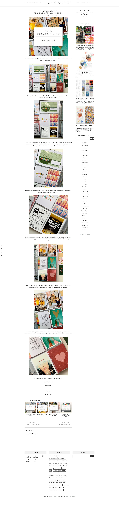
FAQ (93, 3)
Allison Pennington (85, 150)
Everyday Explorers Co (85, 172)
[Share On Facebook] (45, 394)
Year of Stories (84, 230)
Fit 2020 (84, 179)
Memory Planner (85, 196)
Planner (85, 203)
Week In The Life (85, 225)
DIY (41, 3)
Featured (59, 468)
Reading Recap (85, 213)
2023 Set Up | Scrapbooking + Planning (66, 415)
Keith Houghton (33, 237)
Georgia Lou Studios (70, 496)
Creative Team (84, 155)
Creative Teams (33, 3)
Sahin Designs (84, 215)
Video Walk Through (84, 222)
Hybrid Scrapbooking (45, 10)
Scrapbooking (49, 11)
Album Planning (85, 145)
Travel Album (85, 220)
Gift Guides (85, 184)
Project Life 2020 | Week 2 (42, 415)
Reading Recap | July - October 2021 (85, 99)
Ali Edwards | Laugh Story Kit (84, 46)
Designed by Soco (85, 162)
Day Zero (85, 157)
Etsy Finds (85, 169)
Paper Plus (85, 201)
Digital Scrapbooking (84, 164)
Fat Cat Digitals (85, 174)
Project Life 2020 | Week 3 (30, 415)
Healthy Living (84, 186)
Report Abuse (85, 234)
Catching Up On (85, 152)
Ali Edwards (85, 148)
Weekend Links (85, 227)
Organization (85, 198)
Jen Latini (54, 496)
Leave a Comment (53, 15)
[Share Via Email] (50, 394)
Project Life (85, 208)
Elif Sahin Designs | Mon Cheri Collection (84, 126)
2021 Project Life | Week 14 (54, 415)
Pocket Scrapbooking (85, 205)
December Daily (85, 160)
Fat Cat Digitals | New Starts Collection (85, 71)
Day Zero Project (81, 3)
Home (26, 3)
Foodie (85, 181)
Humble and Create (85, 191)
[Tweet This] (47, 394)
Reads (89, 3)
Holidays (84, 189)
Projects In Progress (84, 210)
